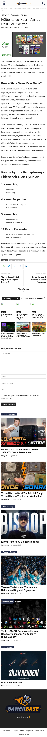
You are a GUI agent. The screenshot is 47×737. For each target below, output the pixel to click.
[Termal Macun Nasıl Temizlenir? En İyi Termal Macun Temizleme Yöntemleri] (23, 476)
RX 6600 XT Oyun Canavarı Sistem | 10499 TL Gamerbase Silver (20, 451)
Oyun (10, 8)
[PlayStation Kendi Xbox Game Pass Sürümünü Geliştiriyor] (24, 308)
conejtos (4, 456)
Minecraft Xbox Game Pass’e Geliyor (38, 334)
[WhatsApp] (3, 266)
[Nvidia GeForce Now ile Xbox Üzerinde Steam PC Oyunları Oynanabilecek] (8, 327)
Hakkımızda (6, 731)
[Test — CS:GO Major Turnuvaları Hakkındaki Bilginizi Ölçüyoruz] (23, 570)
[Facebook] (20, 266)
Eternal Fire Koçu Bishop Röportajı (20, 541)
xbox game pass (19, 260)
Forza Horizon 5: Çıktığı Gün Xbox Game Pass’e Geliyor (23, 335)
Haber (3, 312)
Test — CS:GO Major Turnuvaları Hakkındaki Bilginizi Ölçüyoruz (19, 589)
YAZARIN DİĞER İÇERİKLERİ (32, 299)
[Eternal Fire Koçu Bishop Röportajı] (23, 524)
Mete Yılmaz (9, 27)
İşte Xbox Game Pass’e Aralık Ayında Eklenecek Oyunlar (38, 315)
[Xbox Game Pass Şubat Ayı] (8, 308)
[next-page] (25, 342)
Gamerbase (5, 499)
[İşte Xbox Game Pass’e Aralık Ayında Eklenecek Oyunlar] (39, 308)
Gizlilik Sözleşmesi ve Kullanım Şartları (32, 731)
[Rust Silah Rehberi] (23, 665)
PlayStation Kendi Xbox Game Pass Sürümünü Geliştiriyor (22, 316)
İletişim (15, 731)
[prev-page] (22, 342)
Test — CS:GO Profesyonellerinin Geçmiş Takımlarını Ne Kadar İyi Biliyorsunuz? (19, 634)
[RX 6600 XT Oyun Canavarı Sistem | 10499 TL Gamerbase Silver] (23, 432)
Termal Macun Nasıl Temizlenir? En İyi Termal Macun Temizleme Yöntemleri (22, 494)
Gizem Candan (6, 686)
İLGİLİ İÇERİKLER (11, 299)
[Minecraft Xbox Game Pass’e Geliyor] (39, 327)
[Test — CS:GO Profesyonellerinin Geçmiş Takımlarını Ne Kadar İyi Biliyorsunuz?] (23, 614)
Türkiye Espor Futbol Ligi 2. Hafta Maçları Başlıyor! (10, 279)
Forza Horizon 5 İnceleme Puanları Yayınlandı (38, 279)
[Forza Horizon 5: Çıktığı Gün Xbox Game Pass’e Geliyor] (24, 327)
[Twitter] (14, 266)
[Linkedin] (25, 266)
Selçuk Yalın (5, 593)
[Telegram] (9, 266)
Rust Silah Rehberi (11, 682)
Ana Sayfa (4, 8)
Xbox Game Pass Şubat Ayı (6, 315)
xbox (11, 260)
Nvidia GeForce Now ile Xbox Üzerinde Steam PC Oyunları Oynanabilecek (7, 336)
